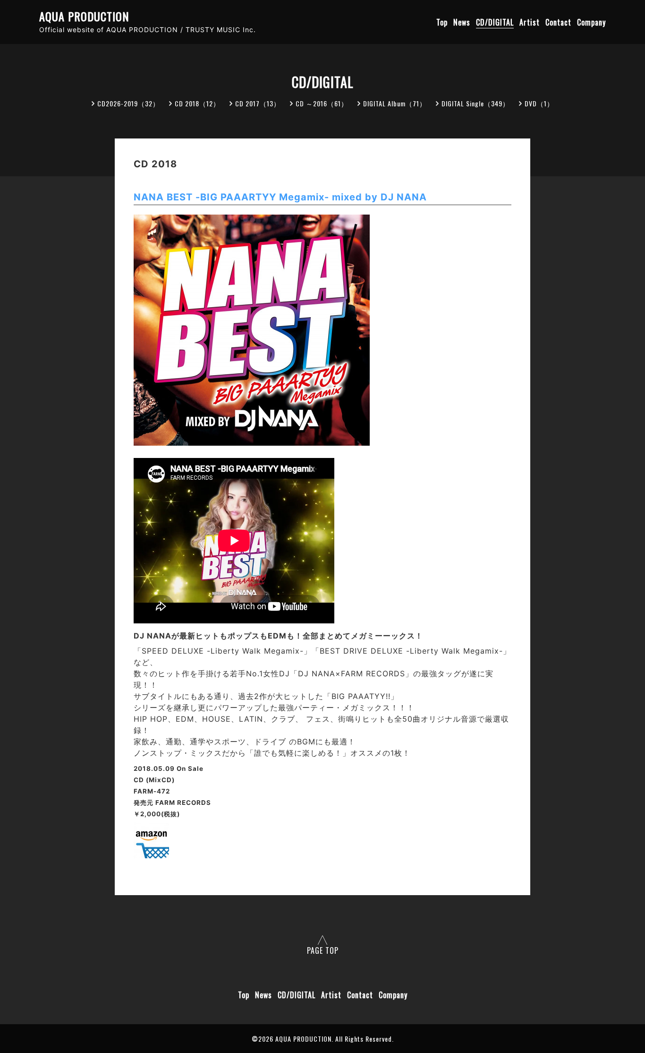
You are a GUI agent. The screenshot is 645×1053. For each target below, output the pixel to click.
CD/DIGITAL (495, 22)
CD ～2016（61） (322, 103)
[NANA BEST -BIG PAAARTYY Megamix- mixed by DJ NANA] (151, 855)
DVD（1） (539, 103)
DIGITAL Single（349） (475, 103)
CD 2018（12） (197, 103)
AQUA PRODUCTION (84, 16)
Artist (529, 22)
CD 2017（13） (257, 103)
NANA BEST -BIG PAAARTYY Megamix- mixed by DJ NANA (280, 197)
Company (591, 22)
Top (442, 22)
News (461, 22)
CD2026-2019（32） (128, 103)
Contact (558, 22)
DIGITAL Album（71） (394, 103)
